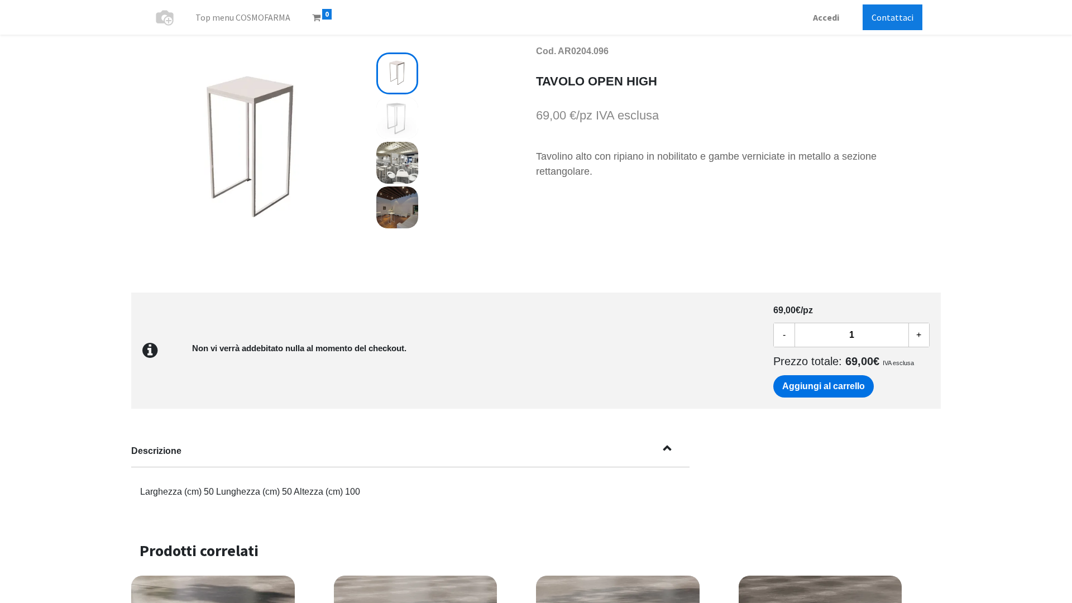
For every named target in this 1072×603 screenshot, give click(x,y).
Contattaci (892, 17)
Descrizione (156, 451)
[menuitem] (242, 17)
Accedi (826, 17)
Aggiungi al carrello (823, 386)
